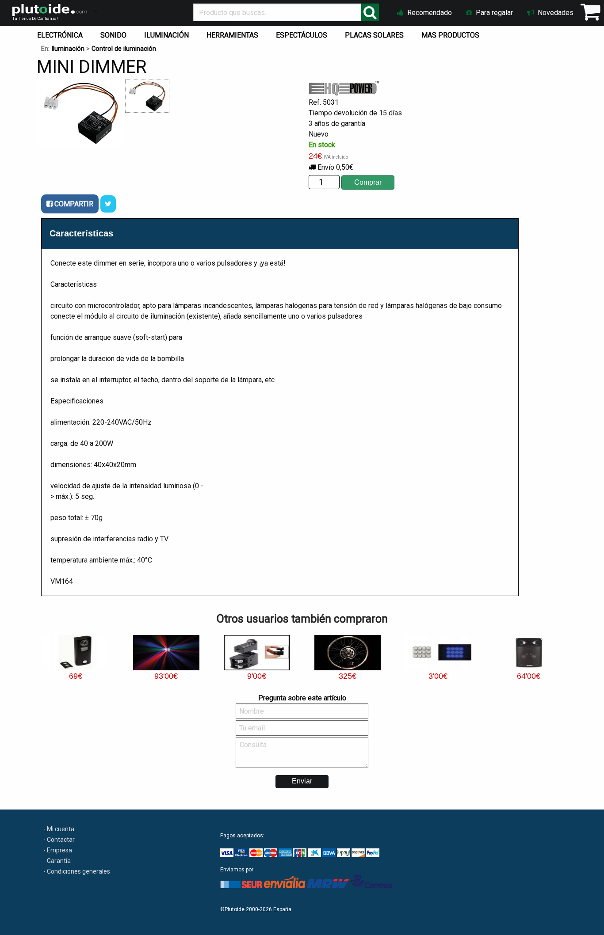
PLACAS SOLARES (374, 35)
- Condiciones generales (76, 871)
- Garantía (57, 860)
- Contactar (59, 839)
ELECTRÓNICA (60, 35)
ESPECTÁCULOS (301, 35)
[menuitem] (61, 33)
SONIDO (113, 35)
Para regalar (493, 12)
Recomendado (428, 12)
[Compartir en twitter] (108, 204)
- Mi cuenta (58, 828)
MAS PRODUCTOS (450, 35)
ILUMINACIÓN (166, 35)
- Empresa (57, 850)
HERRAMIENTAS (232, 35)
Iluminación (67, 49)
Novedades (554, 12)
